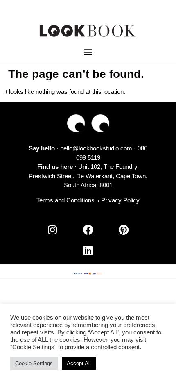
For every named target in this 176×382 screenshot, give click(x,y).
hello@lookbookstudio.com (96, 148)
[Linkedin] (88, 250)
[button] (88, 52)
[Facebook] (88, 229)
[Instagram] (52, 229)
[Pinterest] (123, 229)
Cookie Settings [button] (34, 363)
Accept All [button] (79, 363)
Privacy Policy (120, 200)
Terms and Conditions (65, 200)
